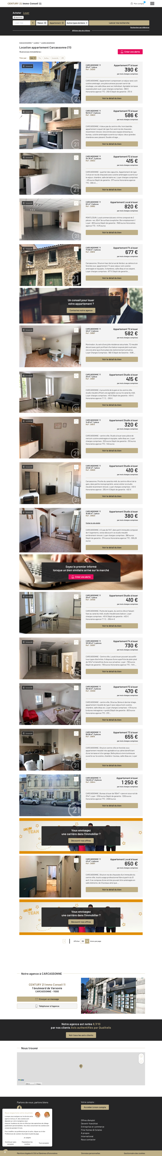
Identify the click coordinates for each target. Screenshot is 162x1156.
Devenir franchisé (89, 1123)
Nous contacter (88, 1139)
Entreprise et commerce (92, 1126)
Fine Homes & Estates (91, 1130)
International (87, 1136)
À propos (85, 1133)
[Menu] (152, 3)
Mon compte (139, 3)
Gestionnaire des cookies (134, 1153)
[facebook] (19, 1108)
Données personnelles (90, 1153)
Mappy (39, 1084)
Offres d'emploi (88, 1120)
